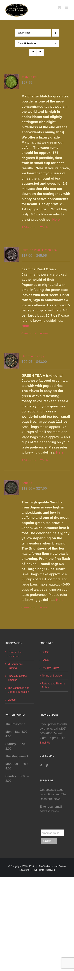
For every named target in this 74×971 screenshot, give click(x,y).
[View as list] (39, 52)
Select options (30, 227)
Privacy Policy (50, 667)
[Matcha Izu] (11, 82)
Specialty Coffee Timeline (17, 678)
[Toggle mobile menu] (67, 7)
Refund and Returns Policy (53, 685)
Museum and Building (15, 666)
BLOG (45, 652)
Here (56, 219)
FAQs (45, 659)
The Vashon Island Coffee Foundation (18, 689)
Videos (12, 699)
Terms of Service (52, 675)
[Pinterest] (46, 765)
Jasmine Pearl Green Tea (39, 250)
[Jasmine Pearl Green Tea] (11, 254)
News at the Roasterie (15, 654)
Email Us (45, 742)
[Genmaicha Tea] (11, 361)
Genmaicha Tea (33, 356)
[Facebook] (41, 765)
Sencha (27, 483)
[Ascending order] (55, 33)
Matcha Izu (30, 77)
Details (45, 227)
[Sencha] (11, 487)
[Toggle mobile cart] (59, 7)
